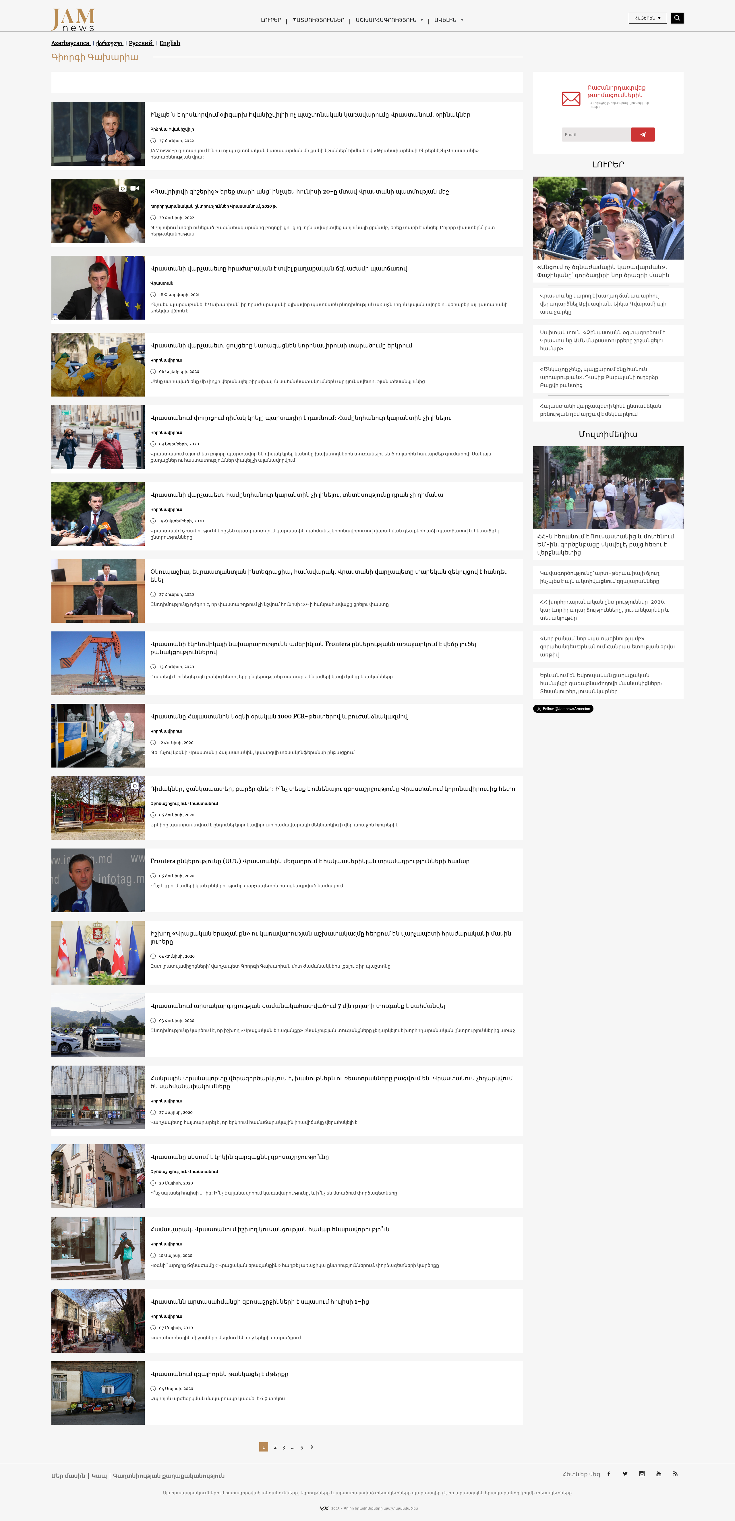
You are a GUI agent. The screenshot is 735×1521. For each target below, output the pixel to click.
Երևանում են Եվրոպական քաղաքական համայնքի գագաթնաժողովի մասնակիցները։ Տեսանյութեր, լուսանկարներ (601, 683)
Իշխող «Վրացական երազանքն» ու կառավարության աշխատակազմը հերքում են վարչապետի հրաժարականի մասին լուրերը (330, 937)
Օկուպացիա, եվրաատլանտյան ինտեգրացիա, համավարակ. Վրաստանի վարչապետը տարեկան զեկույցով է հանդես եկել (329, 575)
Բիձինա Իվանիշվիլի (172, 129)
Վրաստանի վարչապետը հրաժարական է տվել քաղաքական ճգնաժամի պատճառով (278, 268)
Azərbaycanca (71, 43)
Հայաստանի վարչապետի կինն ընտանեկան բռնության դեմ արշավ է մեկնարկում (600, 410)
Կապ (99, 1476)
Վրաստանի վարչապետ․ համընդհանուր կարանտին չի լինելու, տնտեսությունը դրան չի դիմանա (296, 494)
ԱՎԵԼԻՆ (445, 20)
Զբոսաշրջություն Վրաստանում (184, 803)
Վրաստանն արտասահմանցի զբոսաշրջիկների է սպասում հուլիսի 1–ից (259, 1301)
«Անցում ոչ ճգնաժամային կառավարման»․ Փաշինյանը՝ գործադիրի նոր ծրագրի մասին (603, 271)
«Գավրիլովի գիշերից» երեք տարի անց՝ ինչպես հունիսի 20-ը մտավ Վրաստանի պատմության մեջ (299, 191)
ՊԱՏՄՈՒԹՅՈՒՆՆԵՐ (318, 20)
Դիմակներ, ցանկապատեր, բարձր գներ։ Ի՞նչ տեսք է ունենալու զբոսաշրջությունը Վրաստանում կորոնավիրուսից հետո (332, 788)
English (170, 43)
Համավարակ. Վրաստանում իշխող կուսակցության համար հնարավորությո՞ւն (270, 1229)
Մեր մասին (68, 1476)
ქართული (109, 43)
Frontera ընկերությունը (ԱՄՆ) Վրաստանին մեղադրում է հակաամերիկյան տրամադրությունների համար (310, 861)
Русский (141, 43)
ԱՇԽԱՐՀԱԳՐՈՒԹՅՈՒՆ (386, 20)
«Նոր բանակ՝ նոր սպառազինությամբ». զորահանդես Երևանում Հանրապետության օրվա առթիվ (607, 646)
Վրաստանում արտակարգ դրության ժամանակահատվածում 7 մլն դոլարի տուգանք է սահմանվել (297, 1005)
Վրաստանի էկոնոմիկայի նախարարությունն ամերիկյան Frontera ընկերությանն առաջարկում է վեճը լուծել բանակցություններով (313, 648)
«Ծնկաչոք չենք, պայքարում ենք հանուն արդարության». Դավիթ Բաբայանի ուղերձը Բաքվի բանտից (599, 377)
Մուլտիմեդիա (608, 434)
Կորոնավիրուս (166, 360)
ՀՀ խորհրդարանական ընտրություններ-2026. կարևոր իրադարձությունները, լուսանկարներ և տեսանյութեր (604, 609)
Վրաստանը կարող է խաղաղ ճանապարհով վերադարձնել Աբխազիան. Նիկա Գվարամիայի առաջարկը (603, 303)
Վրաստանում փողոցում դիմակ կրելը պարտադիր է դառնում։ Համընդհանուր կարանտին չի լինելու (300, 417)
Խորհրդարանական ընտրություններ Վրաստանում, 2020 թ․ (213, 206)
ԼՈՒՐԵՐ (271, 20)
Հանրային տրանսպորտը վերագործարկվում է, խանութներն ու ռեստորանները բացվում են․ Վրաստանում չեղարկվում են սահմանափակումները (331, 1082)
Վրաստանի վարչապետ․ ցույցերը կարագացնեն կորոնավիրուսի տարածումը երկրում (281, 345)
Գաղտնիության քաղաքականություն (169, 1476)
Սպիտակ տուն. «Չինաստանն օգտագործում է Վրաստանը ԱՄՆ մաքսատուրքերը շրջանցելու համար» (602, 340)
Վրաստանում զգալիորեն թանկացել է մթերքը (219, 1373)
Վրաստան (161, 283)
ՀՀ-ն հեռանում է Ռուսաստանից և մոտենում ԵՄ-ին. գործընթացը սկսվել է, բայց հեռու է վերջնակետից (605, 544)
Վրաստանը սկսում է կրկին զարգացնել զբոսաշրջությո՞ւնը (239, 1156)
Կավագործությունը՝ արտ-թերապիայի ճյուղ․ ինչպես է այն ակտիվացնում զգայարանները (600, 577)
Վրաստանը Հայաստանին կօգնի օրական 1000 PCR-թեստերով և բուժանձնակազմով (279, 716)
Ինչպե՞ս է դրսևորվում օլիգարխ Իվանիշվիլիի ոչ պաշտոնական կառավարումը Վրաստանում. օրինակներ (310, 114)
